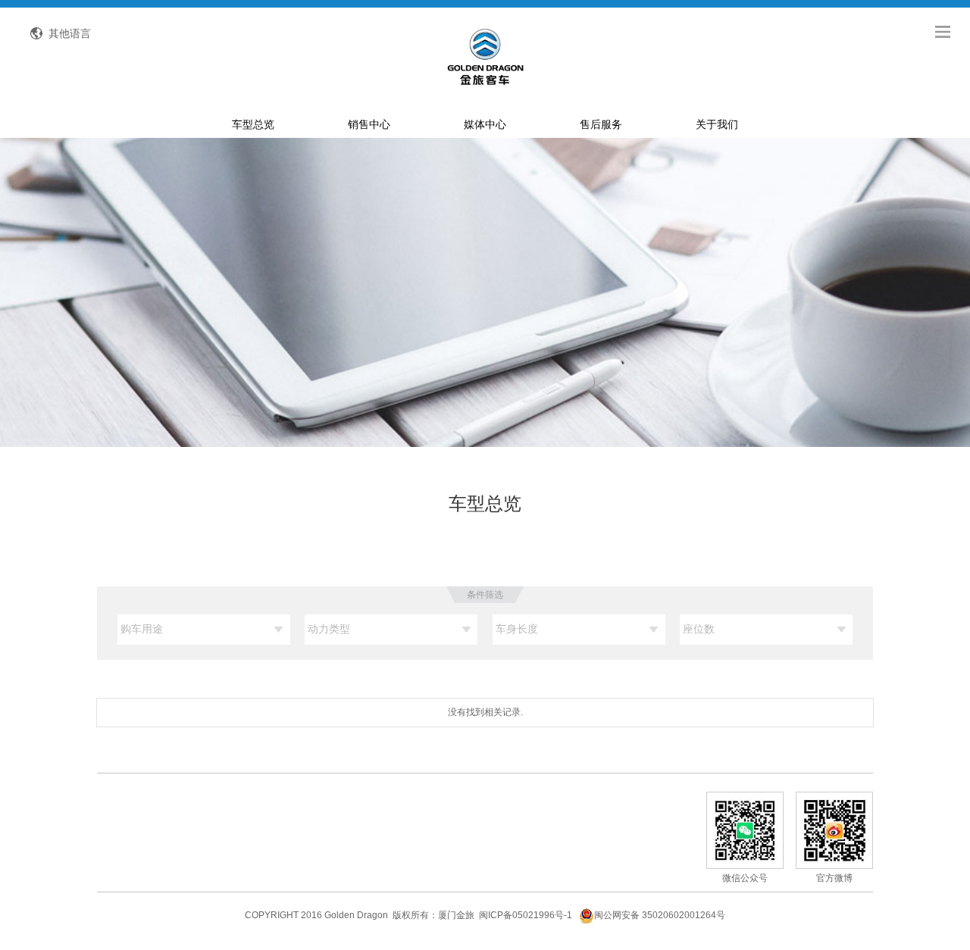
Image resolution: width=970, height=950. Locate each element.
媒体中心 (485, 124)
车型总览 (253, 124)
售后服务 (601, 124)
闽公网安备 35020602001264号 (659, 915)
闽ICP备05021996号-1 (525, 915)
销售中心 (369, 124)
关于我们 (717, 124)
